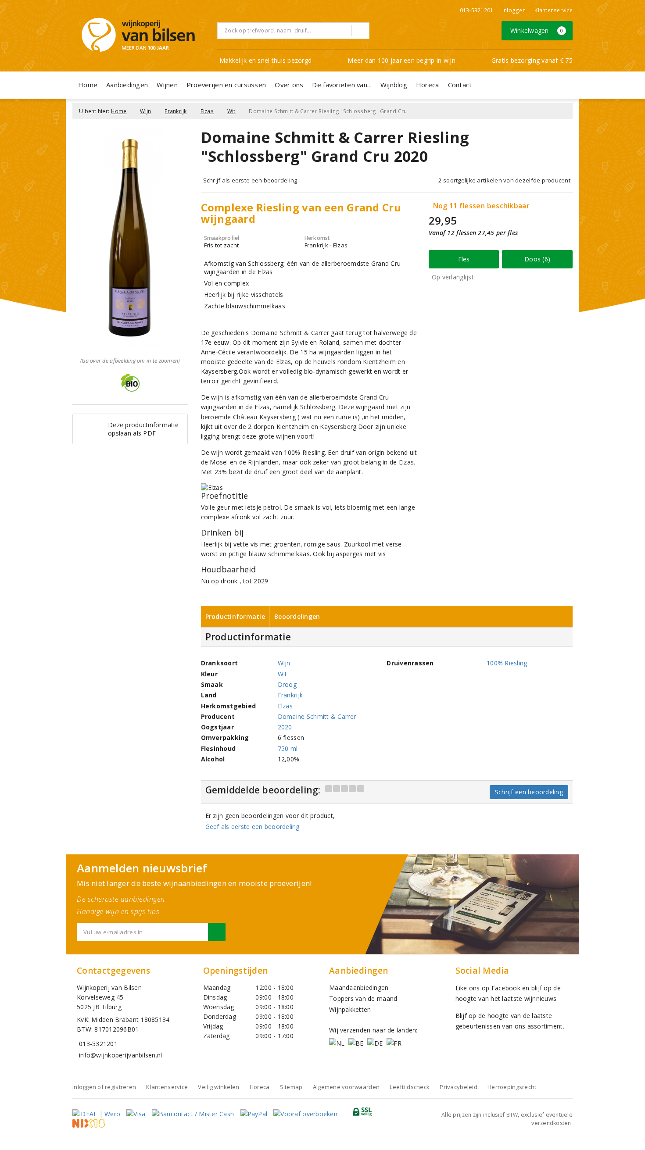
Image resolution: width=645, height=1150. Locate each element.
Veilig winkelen (218, 1087)
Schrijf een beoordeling (529, 792)
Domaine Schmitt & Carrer (317, 716)
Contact (460, 84)
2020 (285, 727)
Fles (464, 259)
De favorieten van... (341, 84)
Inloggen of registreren (104, 1087)
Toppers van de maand (363, 998)
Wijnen (167, 84)
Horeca (427, 84)
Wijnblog (393, 84)
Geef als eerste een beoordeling (252, 826)
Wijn (145, 111)
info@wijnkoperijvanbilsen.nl (120, 1055)
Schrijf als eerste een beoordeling (250, 180)
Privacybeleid (458, 1087)
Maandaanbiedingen (359, 987)
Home (87, 84)
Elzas (207, 111)
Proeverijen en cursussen (226, 84)
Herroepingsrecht (511, 1087)
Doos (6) (537, 259)
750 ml (288, 748)
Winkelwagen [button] (536, 30)
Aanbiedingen (127, 84)
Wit (231, 111)
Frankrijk (175, 111)
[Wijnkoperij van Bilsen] (138, 35)
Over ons (289, 84)
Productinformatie (235, 616)
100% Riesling (507, 663)
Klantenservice (553, 10)
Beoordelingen (297, 616)
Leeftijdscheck (410, 1087)
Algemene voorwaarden (346, 1087)
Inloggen (514, 10)
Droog (287, 684)
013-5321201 (477, 10)
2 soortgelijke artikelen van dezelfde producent (504, 180)
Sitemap (291, 1087)
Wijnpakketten (350, 1009)
